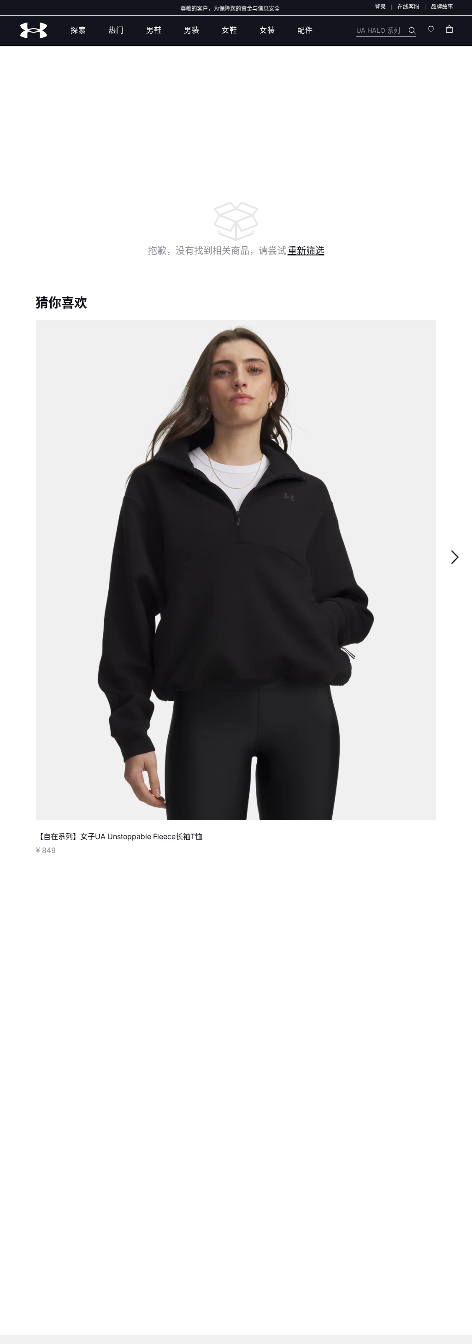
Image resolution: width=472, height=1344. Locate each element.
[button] (380, 7)
